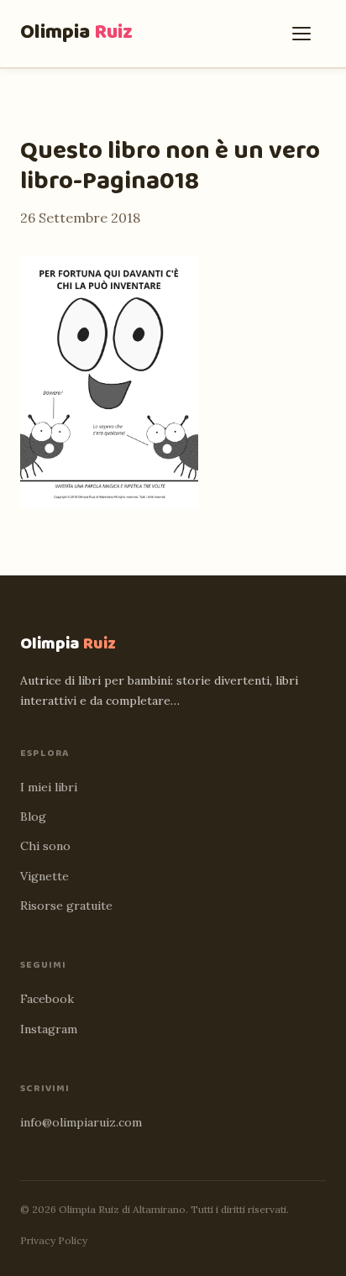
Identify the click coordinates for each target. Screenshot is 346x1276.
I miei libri (48, 787)
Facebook (47, 998)
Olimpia (76, 32)
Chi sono (45, 845)
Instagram (48, 1029)
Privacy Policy (53, 1240)
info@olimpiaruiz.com (81, 1122)
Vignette (44, 876)
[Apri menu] (306, 33)
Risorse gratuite (66, 905)
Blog (33, 816)
